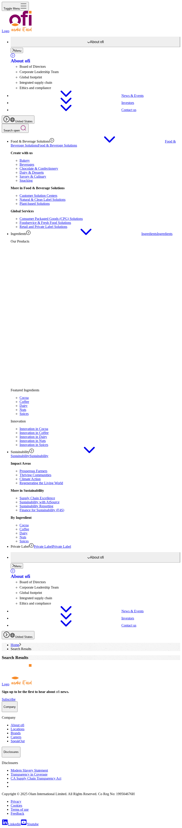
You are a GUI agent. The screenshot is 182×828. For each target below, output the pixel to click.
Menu (17, 50)
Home (15, 645)
